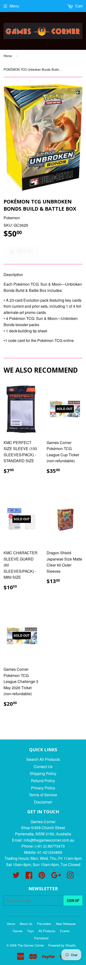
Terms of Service (43, 794)
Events (65, 931)
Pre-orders (44, 923)
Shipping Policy (43, 773)
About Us (26, 923)
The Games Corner (30, 945)
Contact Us (43, 766)
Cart (78, 6)
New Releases (66, 923)
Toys (30, 931)
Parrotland (41, 938)
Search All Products (43, 759)
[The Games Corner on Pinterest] (41, 876)
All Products (46, 931)
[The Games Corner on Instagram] (70, 876)
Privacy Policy (43, 788)
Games (18, 931)
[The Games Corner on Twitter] (16, 876)
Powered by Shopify (62, 945)
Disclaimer (43, 802)
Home (8, 55)
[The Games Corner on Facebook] (28, 876)
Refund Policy (43, 780)
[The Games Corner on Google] (56, 876)
